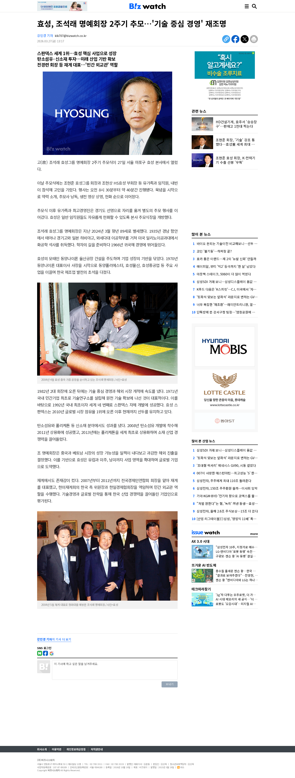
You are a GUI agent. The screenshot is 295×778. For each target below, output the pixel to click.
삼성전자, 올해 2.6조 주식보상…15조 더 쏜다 (227, 511)
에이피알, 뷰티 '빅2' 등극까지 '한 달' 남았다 (226, 266)
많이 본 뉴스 (201, 234)
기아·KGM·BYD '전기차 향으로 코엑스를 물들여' (229, 495)
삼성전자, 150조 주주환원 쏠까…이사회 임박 (227, 488)
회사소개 (42, 749)
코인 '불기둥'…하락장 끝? (214, 251)
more (254, 534)
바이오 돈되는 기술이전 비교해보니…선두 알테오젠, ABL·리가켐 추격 (243, 243)
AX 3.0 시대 (201, 541)
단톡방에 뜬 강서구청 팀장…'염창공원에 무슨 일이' (231, 312)
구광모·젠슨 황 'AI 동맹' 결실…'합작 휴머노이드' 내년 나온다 (255, 556)
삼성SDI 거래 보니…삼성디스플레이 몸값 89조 (228, 281)
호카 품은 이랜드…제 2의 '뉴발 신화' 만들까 (226, 258)
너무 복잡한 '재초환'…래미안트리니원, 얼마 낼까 (230, 304)
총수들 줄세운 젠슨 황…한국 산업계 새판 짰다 (245, 571)
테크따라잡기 (201, 588)
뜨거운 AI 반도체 (204, 565)
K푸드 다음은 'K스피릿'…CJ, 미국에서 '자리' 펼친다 (232, 289)
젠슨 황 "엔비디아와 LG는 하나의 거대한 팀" (244, 580)
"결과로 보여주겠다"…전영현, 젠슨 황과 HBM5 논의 (249, 575)
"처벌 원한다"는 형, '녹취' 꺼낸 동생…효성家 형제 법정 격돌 (237, 503)
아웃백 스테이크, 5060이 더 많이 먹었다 (224, 274)
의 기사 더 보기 (54, 639)
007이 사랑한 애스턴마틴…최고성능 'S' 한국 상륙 (230, 473)
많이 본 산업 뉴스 (203, 441)
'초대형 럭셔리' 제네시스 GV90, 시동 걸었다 (226, 465)
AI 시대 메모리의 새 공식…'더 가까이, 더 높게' (245, 599)
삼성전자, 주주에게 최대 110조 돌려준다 (224, 480)
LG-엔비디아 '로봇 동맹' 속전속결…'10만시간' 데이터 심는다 (254, 551)
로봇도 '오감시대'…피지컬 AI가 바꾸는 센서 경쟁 (247, 604)
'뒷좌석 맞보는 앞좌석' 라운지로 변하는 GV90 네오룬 (232, 296)
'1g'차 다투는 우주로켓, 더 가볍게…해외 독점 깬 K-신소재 (252, 595)
